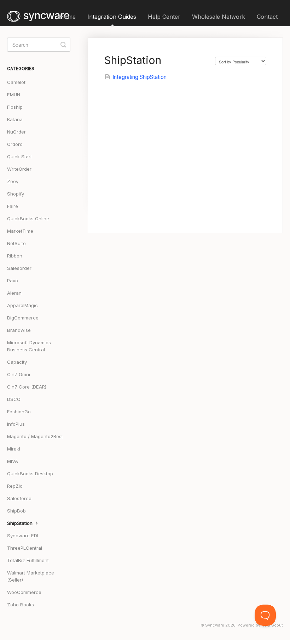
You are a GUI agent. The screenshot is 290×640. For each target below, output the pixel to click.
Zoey (12, 181)
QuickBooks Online (28, 218)
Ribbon (14, 256)
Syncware (214, 625)
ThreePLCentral (24, 548)
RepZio (15, 486)
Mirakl (13, 449)
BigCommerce (23, 318)
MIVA (12, 461)
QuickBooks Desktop (30, 473)
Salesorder (19, 268)
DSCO (14, 399)
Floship (15, 107)
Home (67, 16)
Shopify (15, 194)
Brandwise (19, 330)
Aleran (14, 293)
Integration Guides (111, 16)
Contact (267, 16)
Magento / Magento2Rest (35, 436)
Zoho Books (20, 604)
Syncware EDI (22, 535)
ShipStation (20, 523)
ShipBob (16, 511)
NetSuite (16, 243)
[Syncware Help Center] (41, 13)
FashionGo (19, 411)
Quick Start (19, 156)
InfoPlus (16, 424)
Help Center (164, 16)
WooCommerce (24, 592)
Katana (15, 119)
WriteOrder (19, 169)
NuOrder (16, 132)
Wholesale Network (218, 16)
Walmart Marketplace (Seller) (30, 576)
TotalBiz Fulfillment (28, 560)
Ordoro (15, 144)
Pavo (12, 280)
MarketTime (20, 231)
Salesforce (19, 498)
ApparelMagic (22, 305)
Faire (12, 206)
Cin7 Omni (18, 374)
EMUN (13, 94)
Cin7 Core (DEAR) (26, 387)
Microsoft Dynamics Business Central (29, 346)
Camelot (16, 82)
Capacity (17, 362)
